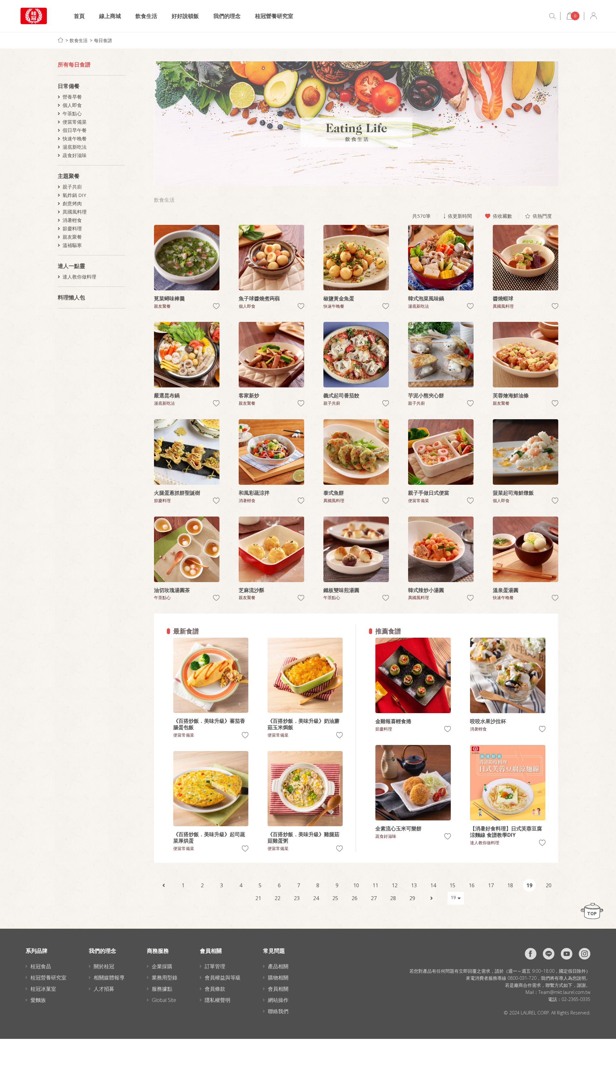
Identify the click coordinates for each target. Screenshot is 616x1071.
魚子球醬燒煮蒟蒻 (259, 298)
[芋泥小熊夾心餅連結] (441, 354)
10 (356, 885)
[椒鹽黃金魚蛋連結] (356, 257)
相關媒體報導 (109, 977)
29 (412, 898)
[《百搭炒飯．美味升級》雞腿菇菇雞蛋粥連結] (305, 788)
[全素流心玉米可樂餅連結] (413, 782)
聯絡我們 (278, 1011)
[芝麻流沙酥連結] (271, 549)
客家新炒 (249, 395)
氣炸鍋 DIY (74, 195)
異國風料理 (75, 211)
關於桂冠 (104, 966)
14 (433, 885)
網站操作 (278, 1000)
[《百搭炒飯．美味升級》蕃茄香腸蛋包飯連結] (210, 675)
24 (316, 898)
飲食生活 (146, 16)
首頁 (79, 16)
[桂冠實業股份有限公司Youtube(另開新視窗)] (566, 954)
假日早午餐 (75, 130)
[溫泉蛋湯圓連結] (525, 549)
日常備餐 (69, 86)
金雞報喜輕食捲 (393, 721)
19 (529, 885)
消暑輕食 (72, 220)
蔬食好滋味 (75, 155)
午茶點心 (72, 113)
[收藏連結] (216, 306)
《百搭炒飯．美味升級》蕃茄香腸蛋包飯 (209, 724)
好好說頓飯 (185, 16)
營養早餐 (72, 96)
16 (472, 885)
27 (374, 898)
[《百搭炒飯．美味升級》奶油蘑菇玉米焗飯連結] (305, 675)
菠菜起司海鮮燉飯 (513, 492)
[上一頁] (163, 885)
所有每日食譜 (74, 64)
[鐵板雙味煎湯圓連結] (356, 549)
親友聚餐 (72, 237)
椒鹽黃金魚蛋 (338, 298)
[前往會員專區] (593, 16)
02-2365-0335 (575, 999)
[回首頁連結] (60, 40)
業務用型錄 (164, 977)
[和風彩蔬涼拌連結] (271, 452)
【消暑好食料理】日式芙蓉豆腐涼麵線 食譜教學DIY (506, 831)
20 (549, 885)
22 (277, 898)
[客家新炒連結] (271, 354)
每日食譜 (103, 40)
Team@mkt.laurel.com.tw (564, 992)
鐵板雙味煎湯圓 (341, 590)
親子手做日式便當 (428, 492)
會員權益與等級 (223, 977)
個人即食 (72, 105)
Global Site (164, 1000)
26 (354, 898)
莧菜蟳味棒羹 (169, 298)
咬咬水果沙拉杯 (488, 721)
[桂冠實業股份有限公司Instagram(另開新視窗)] (584, 954)
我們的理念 (227, 16)
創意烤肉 (72, 203)
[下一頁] (431, 898)
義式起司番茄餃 (341, 395)
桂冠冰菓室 (43, 988)
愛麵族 (38, 1000)
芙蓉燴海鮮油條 (511, 395)
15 (452, 885)
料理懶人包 (71, 297)
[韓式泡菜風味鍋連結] (441, 257)
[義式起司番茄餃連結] (356, 354)
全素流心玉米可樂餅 (398, 828)
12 (395, 885)
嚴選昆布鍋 (167, 395)
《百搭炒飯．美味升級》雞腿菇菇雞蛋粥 (303, 837)
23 (297, 898)
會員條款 (215, 988)
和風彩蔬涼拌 (254, 492)
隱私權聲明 (217, 1000)
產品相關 (278, 966)
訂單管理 (215, 966)
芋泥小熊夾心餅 (426, 395)
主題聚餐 (69, 176)
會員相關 (278, 988)
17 (491, 885)
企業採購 (162, 966)
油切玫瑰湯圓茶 (172, 590)
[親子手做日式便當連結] (441, 452)
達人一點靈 (71, 266)
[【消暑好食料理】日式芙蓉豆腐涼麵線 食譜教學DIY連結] (507, 782)
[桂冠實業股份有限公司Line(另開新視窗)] (548, 954)
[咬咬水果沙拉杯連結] (507, 675)
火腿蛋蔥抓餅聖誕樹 (177, 492)
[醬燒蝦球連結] (525, 257)
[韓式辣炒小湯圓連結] (441, 549)
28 (393, 898)
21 (258, 898)
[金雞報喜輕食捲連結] (413, 675)
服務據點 (162, 988)
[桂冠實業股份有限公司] (33, 15)
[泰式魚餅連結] (356, 452)
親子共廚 (72, 186)
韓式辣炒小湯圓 (426, 590)
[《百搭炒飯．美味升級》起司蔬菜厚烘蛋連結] (210, 788)
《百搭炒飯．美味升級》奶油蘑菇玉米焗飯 (303, 724)
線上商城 (110, 16)
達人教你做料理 (79, 276)
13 (414, 885)
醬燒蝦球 (503, 298)
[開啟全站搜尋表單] (552, 16)
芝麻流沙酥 (251, 590)
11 (375, 885)
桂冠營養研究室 (274, 16)
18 (510, 885)
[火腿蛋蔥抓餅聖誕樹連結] (186, 452)
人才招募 (104, 988)
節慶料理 (72, 228)
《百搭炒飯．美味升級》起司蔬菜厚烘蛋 (209, 837)
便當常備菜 (75, 122)
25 (335, 898)
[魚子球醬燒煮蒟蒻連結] (271, 257)
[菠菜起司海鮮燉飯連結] (525, 452)
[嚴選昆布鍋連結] (186, 354)
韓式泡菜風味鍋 (426, 298)
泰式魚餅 (333, 492)
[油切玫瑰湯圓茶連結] (186, 549)
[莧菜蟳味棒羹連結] (186, 257)
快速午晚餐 (75, 138)
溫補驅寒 (72, 245)
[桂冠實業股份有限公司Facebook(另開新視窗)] (530, 954)
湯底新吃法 (75, 147)
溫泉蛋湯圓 (505, 590)
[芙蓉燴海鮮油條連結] (525, 354)
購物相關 (278, 977)
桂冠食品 (40, 966)
